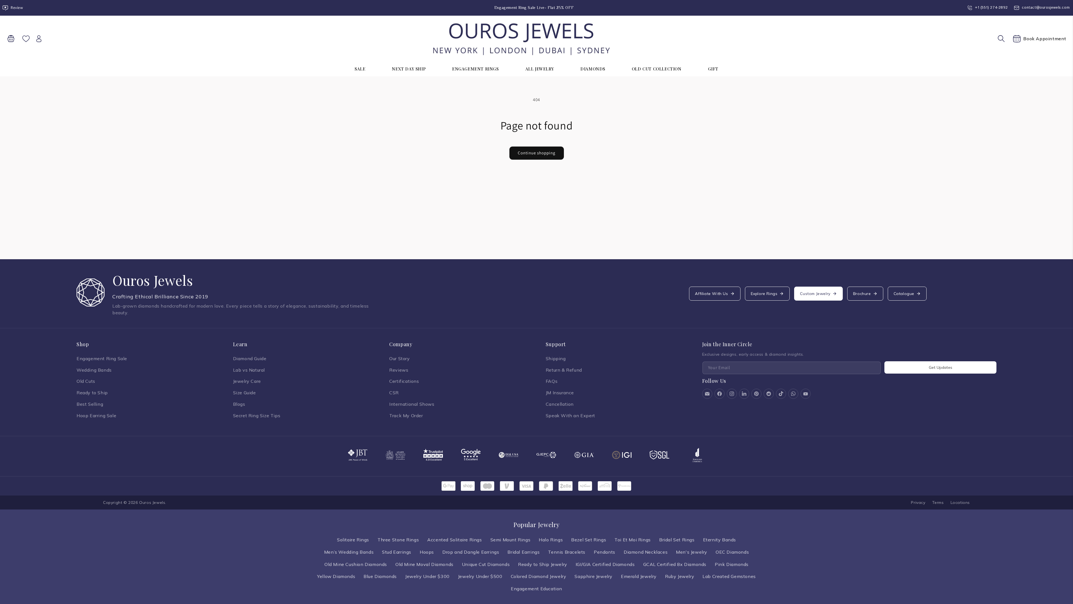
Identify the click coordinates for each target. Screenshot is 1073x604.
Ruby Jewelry (679, 576)
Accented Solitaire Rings (454, 539)
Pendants (604, 552)
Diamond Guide (250, 358)
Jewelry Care (247, 381)
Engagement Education (536, 588)
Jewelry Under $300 (427, 576)
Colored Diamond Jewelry (538, 576)
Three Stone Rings (398, 539)
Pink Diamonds (732, 564)
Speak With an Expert (570, 415)
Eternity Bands (719, 539)
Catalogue (904, 293)
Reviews (398, 370)
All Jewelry (539, 69)
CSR (394, 392)
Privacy (918, 502)
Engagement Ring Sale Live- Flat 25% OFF (534, 7)
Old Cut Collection (657, 69)
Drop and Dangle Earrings (470, 552)
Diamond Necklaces (646, 552)
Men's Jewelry (691, 552)
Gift (713, 69)
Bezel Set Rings (588, 539)
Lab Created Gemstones (729, 576)
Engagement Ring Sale (102, 358)
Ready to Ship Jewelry (542, 564)
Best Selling (90, 404)
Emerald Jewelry (639, 576)
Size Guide (244, 392)
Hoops (427, 552)
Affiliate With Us (711, 293)
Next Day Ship (409, 69)
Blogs (239, 404)
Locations (960, 502)
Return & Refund (564, 370)
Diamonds (592, 69)
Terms (938, 502)
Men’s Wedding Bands (349, 552)
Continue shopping (537, 152)
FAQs (551, 381)
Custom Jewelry (815, 293)
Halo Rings (551, 539)
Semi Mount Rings (510, 539)
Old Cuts (86, 381)
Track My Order (406, 415)
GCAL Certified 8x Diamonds (675, 564)
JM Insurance (560, 392)
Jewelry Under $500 (480, 576)
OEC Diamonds (732, 552)
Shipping (556, 358)
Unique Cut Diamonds (486, 564)
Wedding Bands (94, 370)
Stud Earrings (396, 552)
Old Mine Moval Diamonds (424, 564)
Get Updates (940, 367)
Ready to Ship (92, 392)
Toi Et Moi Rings (632, 539)
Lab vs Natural (249, 370)
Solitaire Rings (353, 539)
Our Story (399, 358)
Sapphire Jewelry (594, 576)
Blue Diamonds (380, 576)
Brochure (862, 293)
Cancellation (560, 404)
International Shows (411, 404)
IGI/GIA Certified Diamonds (605, 564)
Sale (360, 69)
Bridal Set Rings (677, 539)
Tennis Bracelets (566, 552)
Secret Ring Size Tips (257, 415)
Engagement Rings (475, 69)
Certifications (404, 381)
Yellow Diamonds (336, 576)
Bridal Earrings (523, 552)
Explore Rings (764, 293)
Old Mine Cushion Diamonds (355, 564)
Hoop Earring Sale (96, 415)
